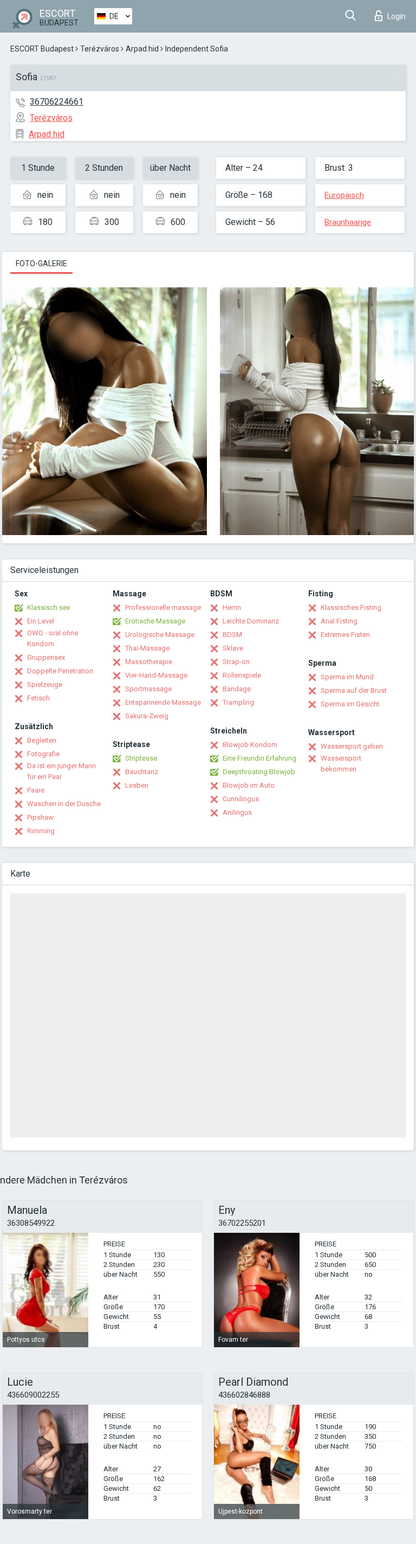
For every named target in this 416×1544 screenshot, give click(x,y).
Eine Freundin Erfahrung (259, 758)
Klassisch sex (48, 607)
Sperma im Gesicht (350, 704)
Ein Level (40, 621)
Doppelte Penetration (60, 671)
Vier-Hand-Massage (156, 675)
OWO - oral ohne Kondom (52, 638)
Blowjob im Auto (249, 785)
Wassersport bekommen (341, 763)
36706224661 (56, 102)
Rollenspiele (242, 675)
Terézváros (99, 48)
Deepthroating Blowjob (259, 772)
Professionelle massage (163, 607)
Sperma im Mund (347, 677)
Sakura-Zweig (146, 716)
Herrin (232, 607)
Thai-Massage (147, 648)
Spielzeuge (44, 684)
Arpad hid (142, 48)
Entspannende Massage (163, 702)
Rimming (41, 831)
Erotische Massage (155, 621)
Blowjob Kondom (250, 745)
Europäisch (344, 195)
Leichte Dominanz (251, 621)
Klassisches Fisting (351, 607)
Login (396, 16)
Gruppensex (46, 657)
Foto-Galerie (41, 263)
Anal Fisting (339, 621)
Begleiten (41, 740)
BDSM (232, 635)
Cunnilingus (241, 799)
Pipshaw (40, 817)
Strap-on (236, 662)
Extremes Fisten (345, 635)
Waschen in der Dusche (64, 804)
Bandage (237, 689)
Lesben (136, 785)
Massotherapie (148, 662)
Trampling (238, 702)
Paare (35, 790)
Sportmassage (148, 689)
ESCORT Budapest (42, 48)
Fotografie (43, 754)
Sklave (233, 648)
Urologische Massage (159, 635)
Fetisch (38, 698)
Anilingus (237, 812)
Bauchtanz (141, 772)
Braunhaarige (347, 222)
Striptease (141, 758)
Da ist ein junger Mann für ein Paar (61, 771)
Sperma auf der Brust (354, 690)
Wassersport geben (352, 746)
